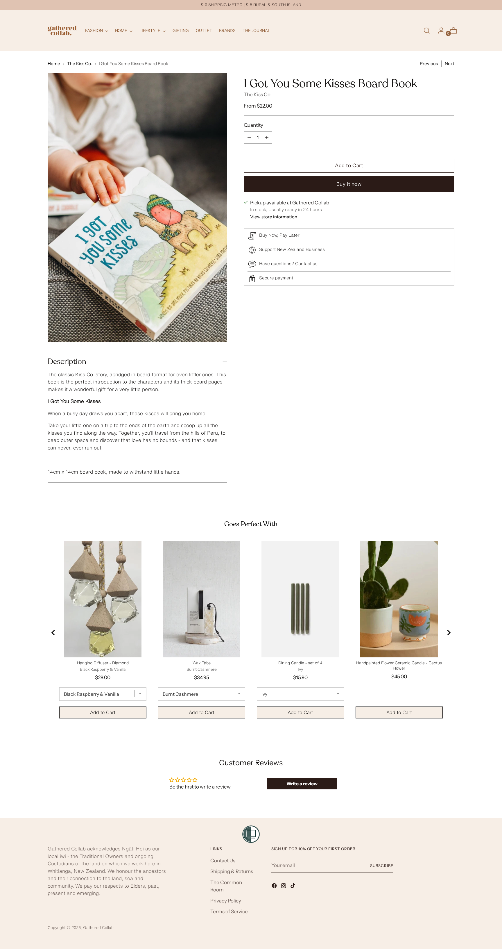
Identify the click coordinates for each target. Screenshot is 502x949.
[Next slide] (448, 632)
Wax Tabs (202, 663)
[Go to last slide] (53, 632)
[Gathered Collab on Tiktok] (293, 887)
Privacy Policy (225, 901)
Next (449, 63)
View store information (273, 217)
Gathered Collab (98, 927)
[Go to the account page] (439, 30)
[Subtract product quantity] (249, 137)
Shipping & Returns (231, 871)
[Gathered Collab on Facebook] (274, 887)
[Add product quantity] (266, 137)
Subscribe (381, 865)
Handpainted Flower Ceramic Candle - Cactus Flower (399, 665)
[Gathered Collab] (62, 30)
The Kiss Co (257, 95)
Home (54, 63)
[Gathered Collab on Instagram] (284, 887)
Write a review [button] (302, 783)
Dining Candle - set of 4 (300, 663)
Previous (429, 63)
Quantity (253, 125)
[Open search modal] (427, 30)
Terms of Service (229, 911)
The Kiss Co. (79, 63)
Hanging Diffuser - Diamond (103, 663)
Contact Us (222, 861)
